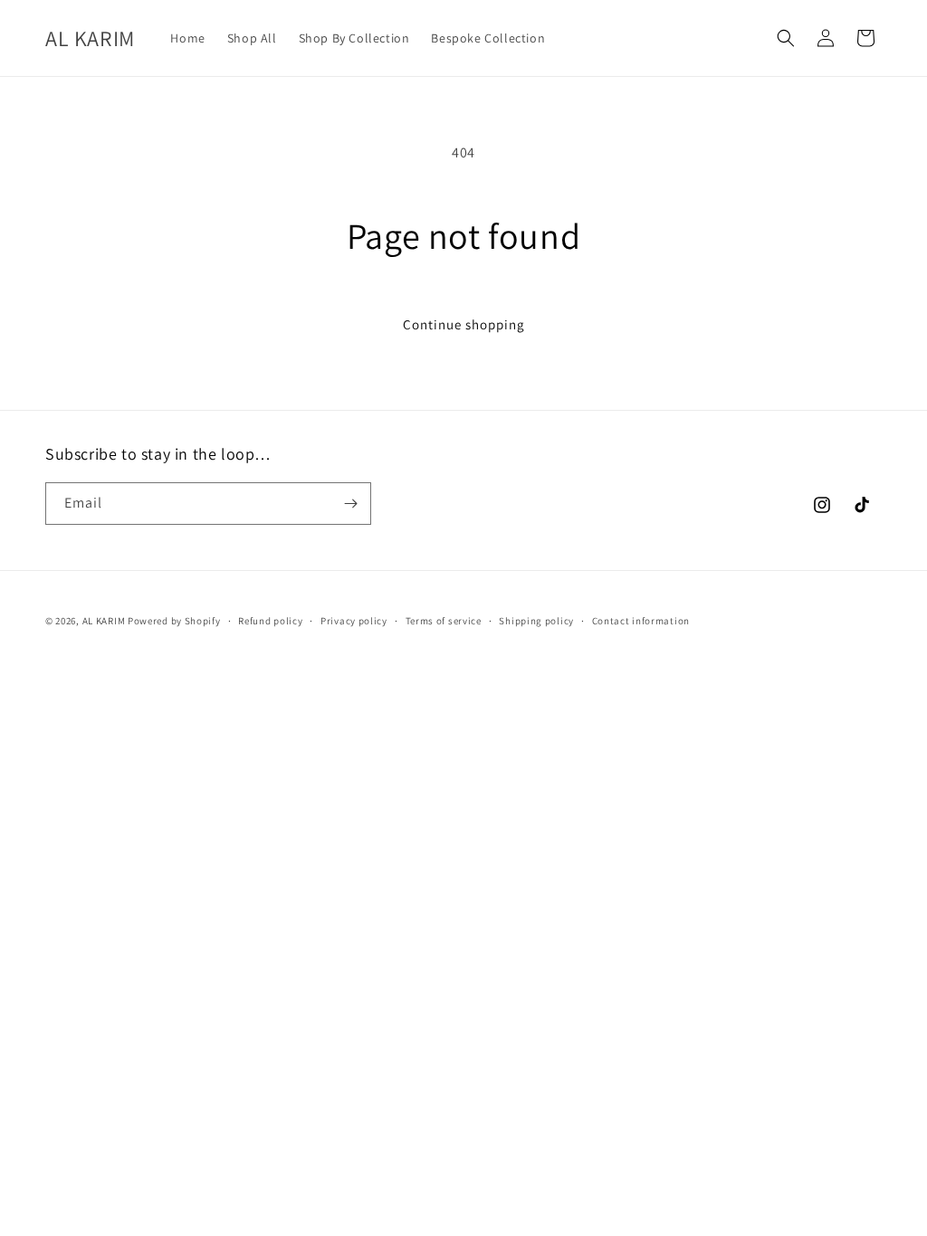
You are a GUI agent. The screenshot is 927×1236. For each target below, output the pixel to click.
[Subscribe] (350, 503)
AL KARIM (104, 620)
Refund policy (270, 620)
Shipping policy (536, 620)
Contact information (641, 620)
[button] (786, 38)
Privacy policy (353, 620)
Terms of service (444, 620)
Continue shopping (464, 324)
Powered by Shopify (174, 620)
